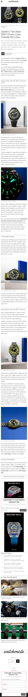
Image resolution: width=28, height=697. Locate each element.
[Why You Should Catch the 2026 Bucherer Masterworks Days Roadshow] (14, 609)
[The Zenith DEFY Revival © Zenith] (14, 352)
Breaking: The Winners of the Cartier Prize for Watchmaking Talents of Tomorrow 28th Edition (13, 568)
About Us (14, 668)
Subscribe (13, 657)
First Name (4, 684)
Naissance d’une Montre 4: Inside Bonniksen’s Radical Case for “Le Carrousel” (13, 597)
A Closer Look (4, 26)
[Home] (14, 1)
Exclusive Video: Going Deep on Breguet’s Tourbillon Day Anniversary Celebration (12, 564)
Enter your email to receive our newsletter (10, 508)
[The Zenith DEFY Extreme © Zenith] (14, 117)
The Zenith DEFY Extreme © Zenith (8, 135)
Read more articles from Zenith (14, 477)
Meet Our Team (14, 670)
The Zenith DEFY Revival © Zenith (8, 370)
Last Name (4, 689)
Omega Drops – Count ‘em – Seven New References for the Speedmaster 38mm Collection (14, 560)
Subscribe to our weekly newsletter (14, 501)
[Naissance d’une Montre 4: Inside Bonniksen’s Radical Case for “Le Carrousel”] (14, 587)
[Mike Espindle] (3, 53)
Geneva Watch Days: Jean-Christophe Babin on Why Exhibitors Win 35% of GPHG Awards (13, 556)
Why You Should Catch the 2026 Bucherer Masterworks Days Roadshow (14, 619)
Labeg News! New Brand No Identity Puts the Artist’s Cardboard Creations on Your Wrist (13, 641)
